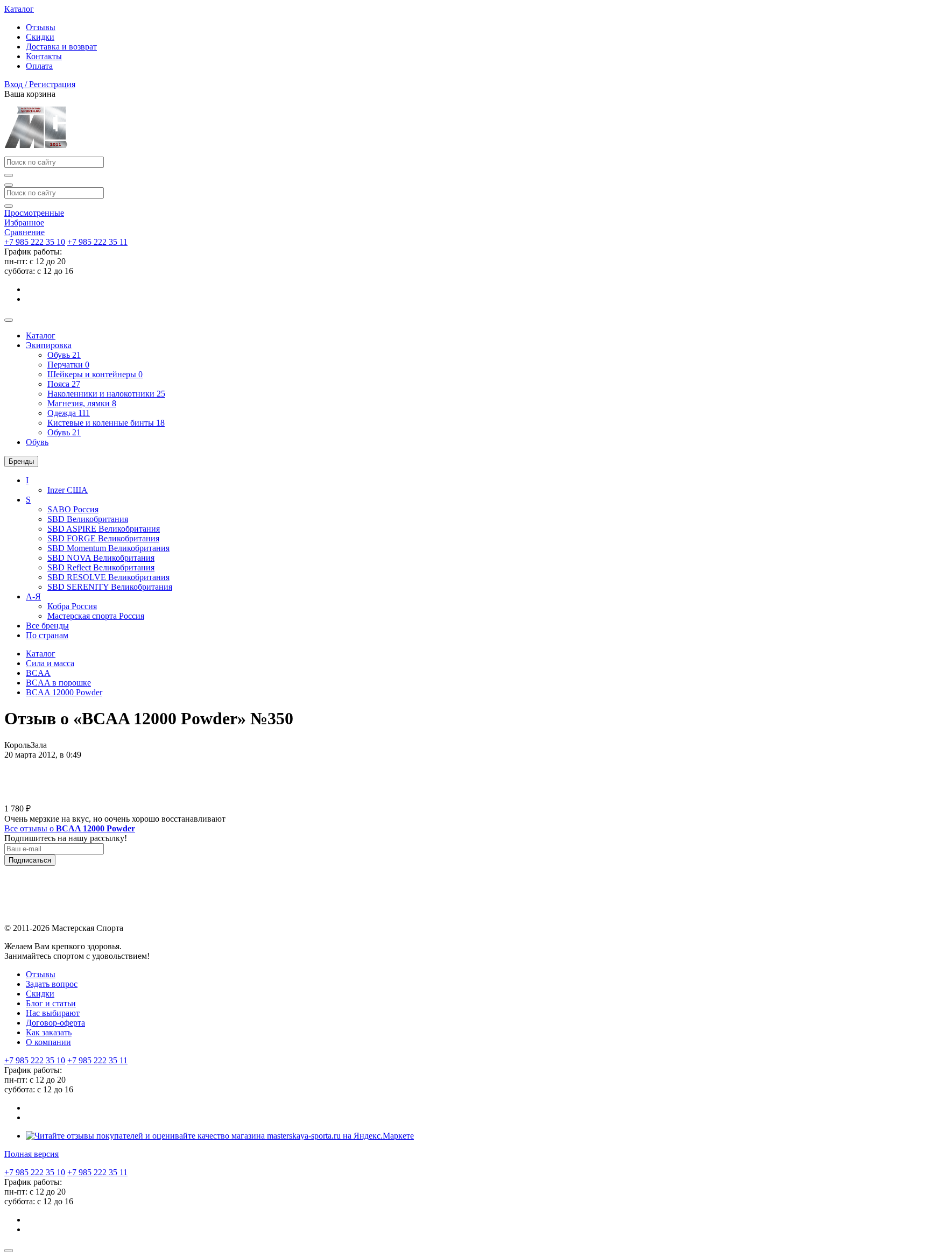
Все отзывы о (69, 828)
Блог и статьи (51, 1003)
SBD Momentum (108, 548)
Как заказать (49, 1032)
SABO (72, 509)
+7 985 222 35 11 (97, 241)
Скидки (40, 36)
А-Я (33, 596)
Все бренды (47, 625)
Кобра (72, 606)
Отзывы (40, 27)
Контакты (44, 56)
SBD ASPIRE (103, 528)
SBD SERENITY (109, 586)
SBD (87, 519)
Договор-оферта (55, 1022)
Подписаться (30, 860)
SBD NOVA (100, 557)
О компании (48, 1042)
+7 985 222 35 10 (34, 241)
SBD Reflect (100, 567)
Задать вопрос (52, 983)
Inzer (67, 490)
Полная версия (31, 1154)
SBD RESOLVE (108, 577)
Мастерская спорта (95, 615)
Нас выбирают (53, 1013)
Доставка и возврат (61, 46)
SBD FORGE (103, 538)
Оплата (39, 65)
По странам (47, 635)
